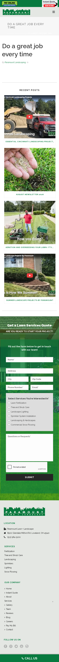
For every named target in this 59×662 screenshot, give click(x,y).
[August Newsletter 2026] (29, 169)
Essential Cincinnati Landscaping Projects (30, 142)
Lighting (8, 568)
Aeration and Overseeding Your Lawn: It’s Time (30, 247)
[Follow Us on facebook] (5, 646)
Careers (9, 621)
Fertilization (9, 551)
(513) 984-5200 (14, 537)
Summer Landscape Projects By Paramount (29, 300)
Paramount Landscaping (15, 62)
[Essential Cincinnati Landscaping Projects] (29, 116)
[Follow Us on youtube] (21, 646)
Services (8, 601)
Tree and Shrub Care (13, 555)
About (8, 597)
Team (8, 609)
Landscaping (10, 559)
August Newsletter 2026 (30, 194)
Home (9, 33)
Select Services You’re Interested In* (28, 398)
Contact (9, 629)
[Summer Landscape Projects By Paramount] (29, 275)
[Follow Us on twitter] (16, 646)
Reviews (9, 613)
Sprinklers (8, 563)
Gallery (9, 605)
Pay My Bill (11, 625)
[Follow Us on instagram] (10, 646)
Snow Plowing (10, 572)
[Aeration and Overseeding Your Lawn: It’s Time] (29, 222)
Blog (8, 617)
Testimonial (20, 33)
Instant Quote (12, 593)
